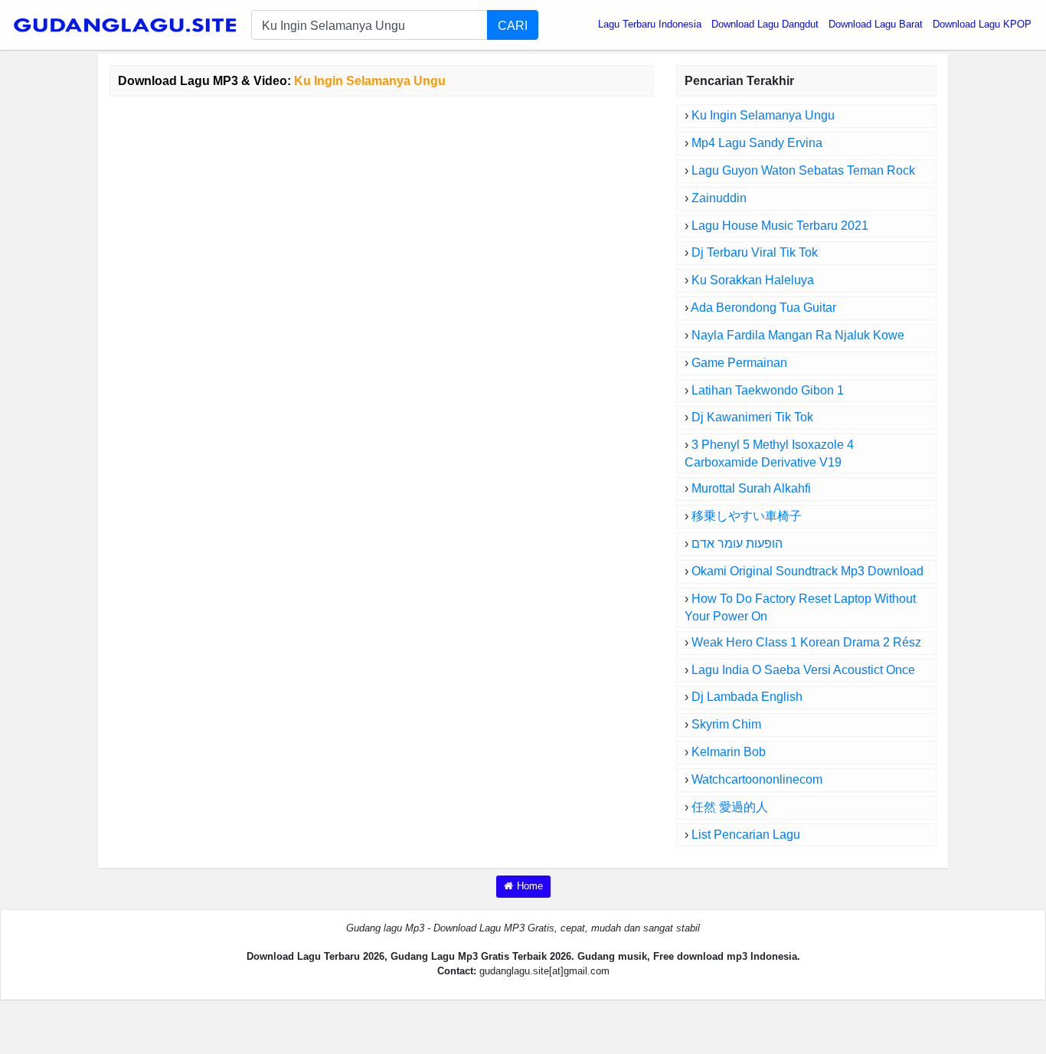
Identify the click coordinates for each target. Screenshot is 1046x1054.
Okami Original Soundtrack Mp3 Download (807, 571)
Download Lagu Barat (876, 24)
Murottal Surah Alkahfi (751, 488)
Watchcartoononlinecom (756, 779)
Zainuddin (719, 198)
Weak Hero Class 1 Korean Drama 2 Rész (806, 642)
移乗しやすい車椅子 (746, 515)
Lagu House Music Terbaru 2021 (779, 225)
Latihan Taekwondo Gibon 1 (767, 390)
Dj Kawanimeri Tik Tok (752, 417)
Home (530, 886)
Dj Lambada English (746, 696)
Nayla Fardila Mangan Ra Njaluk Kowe (797, 335)
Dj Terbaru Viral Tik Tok (754, 252)
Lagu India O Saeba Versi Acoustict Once (803, 669)
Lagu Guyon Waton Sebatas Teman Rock (803, 170)
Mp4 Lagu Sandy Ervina (756, 142)
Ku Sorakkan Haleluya (752, 279)
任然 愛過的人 (729, 806)
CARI (513, 25)
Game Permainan (739, 362)
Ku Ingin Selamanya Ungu (763, 115)
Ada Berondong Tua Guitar (763, 307)
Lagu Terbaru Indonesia (649, 24)
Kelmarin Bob (728, 751)
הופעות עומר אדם (737, 543)
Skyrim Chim (726, 724)
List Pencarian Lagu (745, 834)
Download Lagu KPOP (982, 24)
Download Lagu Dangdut (765, 24)
